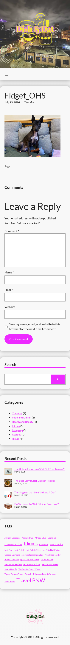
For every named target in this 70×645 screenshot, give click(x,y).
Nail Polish (19, 550)
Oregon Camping (12, 555)
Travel (15, 438)
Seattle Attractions (31, 564)
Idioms (16, 426)
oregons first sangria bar (32, 555)
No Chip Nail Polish (51, 550)
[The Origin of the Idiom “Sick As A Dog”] (8, 495)
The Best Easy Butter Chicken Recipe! (34, 480)
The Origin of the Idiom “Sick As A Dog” (35, 492)
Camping (17, 413)
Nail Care (8, 550)
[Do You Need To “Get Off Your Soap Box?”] (8, 507)
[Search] (58, 379)
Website (9, 307)
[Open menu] (6, 74)
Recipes (16, 434)
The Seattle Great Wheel (29, 569)
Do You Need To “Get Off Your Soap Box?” (36, 504)
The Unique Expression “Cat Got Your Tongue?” (39, 469)
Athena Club (40, 538)
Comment (11, 231)
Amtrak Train (27, 538)
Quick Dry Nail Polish (29, 559)
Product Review (11, 559)
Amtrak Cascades (12, 538)
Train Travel (9, 581)
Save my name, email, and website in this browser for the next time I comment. (34, 326)
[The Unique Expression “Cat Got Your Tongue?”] (8, 472)
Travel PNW (30, 580)
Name (9, 272)
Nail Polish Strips (33, 550)
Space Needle (10, 569)
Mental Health (56, 544)
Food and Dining (21, 417)
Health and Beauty (22, 421)
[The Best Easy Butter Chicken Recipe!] (8, 483)
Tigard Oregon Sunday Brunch (17, 574)
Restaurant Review (13, 564)
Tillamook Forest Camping (45, 574)
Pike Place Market (53, 555)
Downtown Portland (13, 544)
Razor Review (47, 559)
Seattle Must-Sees (50, 564)
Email (8, 289)
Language (17, 430)
